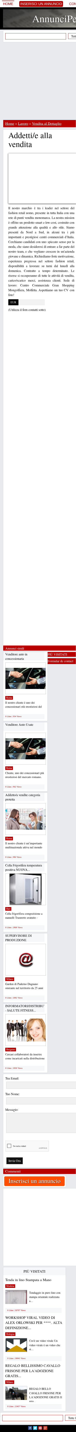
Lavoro (23, 123)
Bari (8, 908)
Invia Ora (15, 1160)
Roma (9, 697)
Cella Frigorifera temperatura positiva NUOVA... (23, 867)
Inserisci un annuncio (41, 4)
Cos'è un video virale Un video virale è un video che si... (44, 1345)
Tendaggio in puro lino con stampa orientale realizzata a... (44, 1297)
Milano (9, 979)
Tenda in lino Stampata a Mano (28, 1279)
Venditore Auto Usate (19, 724)
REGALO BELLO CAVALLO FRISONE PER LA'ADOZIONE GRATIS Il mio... (45, 1395)
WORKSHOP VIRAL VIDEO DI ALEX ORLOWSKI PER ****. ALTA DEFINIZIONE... (33, 1322)
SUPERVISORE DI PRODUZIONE (18, 937)
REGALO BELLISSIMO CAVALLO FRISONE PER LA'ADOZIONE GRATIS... (32, 1370)
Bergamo (10, 1049)
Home (8, 4)
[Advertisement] (38, 81)
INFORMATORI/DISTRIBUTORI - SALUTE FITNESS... (28, 1008)
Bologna (10, 1334)
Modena (10, 1286)
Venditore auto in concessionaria (16, 656)
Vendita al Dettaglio (46, 123)
